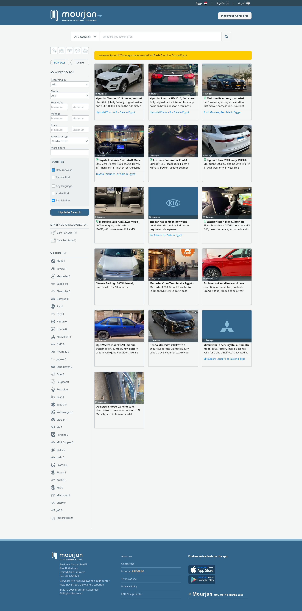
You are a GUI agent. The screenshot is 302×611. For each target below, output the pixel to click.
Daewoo (63, 299)
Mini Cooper (65, 442)
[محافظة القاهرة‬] (97, 221)
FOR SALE (59, 62)
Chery (61, 502)
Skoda (61, 472)
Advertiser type (60, 136)
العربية (241, 3)
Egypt (199, 3)
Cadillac (62, 284)
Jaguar (61, 359)
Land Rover (64, 367)
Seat (60, 397)
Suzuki (62, 404)
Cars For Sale (67, 233)
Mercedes (63, 276)
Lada (60, 457)
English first (63, 200)
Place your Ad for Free (234, 15)
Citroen (62, 419)
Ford (60, 314)
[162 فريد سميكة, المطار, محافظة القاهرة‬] (205, 221)
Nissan (62, 321)
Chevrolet (63, 291)
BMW (61, 261)
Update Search (69, 212)
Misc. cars (63, 495)
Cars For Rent (66, 240)
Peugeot (63, 382)
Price (54, 125)
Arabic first (62, 193)
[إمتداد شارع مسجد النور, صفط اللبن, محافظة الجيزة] (151, 160)
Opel (60, 374)
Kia (59, 427)
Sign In (220, 3)
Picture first (63, 177)
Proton (62, 465)
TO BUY (79, 62)
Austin (61, 480)
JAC (59, 510)
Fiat (60, 306)
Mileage (55, 114)
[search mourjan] (226, 36)
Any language (64, 186)
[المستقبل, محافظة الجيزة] (205, 160)
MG (60, 487)
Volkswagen (65, 412)
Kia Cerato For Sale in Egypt (166, 235)
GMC (60, 344)
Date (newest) (64, 170)
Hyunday (63, 351)
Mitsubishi (64, 336)
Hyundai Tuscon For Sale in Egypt (115, 112)
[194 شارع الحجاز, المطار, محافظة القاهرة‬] (97, 160)
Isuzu (61, 450)
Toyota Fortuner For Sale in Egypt (115, 174)
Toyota (62, 268)
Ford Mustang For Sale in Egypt (222, 112)
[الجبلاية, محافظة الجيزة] (205, 98)
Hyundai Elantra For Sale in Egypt (169, 112)
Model (55, 91)
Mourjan (132, 571)
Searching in (58, 80)
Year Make (57, 102)
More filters (58, 148)
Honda (62, 329)
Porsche (62, 434)
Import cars (65, 517)
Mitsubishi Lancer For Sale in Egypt (224, 359)
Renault (62, 389)
